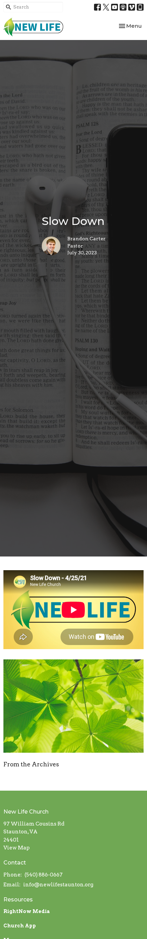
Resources (18, 899)
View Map (16, 848)
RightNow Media (26, 911)
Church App (19, 925)
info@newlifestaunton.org (58, 885)
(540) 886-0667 (44, 875)
